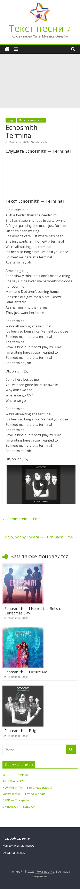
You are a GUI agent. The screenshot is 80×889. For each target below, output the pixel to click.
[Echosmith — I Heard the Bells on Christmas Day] (22, 566)
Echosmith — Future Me (26, 671)
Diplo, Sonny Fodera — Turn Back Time (40, 537)
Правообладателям (16, 838)
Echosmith (41, 142)
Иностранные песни (31, 120)
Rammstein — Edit (21, 518)
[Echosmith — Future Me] (22, 629)
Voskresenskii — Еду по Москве (24, 794)
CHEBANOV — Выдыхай (18, 806)
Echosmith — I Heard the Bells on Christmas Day (34, 610)
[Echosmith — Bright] (22, 688)
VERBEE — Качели (15, 775)
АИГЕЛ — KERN (13, 781)
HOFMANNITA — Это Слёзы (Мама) (27, 787)
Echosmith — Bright (22, 730)
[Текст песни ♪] (7, 49)
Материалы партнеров (18, 845)
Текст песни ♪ (40, 28)
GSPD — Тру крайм (15, 800)
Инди (11, 120)
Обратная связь (13, 853)
